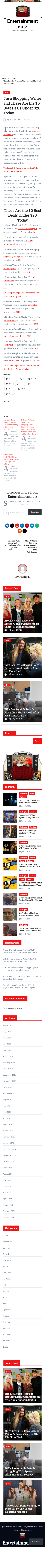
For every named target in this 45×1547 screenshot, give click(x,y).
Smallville (7, 1334)
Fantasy (6, 1266)
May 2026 (7, 1044)
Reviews (6, 1322)
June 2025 (7, 1112)
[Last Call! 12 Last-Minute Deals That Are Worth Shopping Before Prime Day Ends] (12, 433)
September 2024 (10, 1167)
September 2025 (10, 1093)
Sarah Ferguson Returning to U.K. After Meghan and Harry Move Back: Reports (19, 986)
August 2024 (8, 1174)
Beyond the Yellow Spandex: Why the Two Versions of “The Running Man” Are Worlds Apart (30, 818)
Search (9, 733)
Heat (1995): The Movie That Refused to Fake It (29, 801)
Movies (32, 857)
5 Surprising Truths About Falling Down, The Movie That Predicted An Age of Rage (30, 901)
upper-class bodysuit (12, 336)
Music (5, 1297)
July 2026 (7, 1031)
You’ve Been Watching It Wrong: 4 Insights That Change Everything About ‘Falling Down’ (30, 916)
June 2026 (7, 1037)
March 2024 (8, 1205)
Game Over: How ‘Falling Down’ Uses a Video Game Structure (30, 930)
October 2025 (8, 1087)
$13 (36, 348)
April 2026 (7, 1050)
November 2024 (9, 1155)
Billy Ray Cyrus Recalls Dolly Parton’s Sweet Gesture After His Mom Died (21, 668)
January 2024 (8, 1217)
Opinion (23, 797)
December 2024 (9, 1149)
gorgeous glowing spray (13, 256)
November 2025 (9, 1081)
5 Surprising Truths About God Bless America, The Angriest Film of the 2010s (30, 886)
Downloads (7, 1260)
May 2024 (7, 1192)
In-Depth (23, 793)
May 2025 (7, 1118)
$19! (35, 232)
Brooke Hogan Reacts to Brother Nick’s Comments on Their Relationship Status (21, 623)
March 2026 (8, 1056)
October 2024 (8, 1161)
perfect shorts (9, 320)
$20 (20, 260)
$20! (18, 312)
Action (5, 1235)
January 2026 (8, 1068)
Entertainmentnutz (22, 24)
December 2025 (9, 1075)
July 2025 (7, 1106)
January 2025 (8, 1143)
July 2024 (7, 1180)
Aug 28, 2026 (17, 630)
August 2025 (8, 1099)
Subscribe (35, 512)
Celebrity (7, 1248)
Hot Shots (7, 1272)
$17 (5, 287)
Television (7, 1340)
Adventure (7, 1241)
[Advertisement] (22, 53)
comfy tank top (10, 344)
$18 (28, 272)
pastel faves (14, 360)
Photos (6, 1316)
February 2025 (9, 1136)
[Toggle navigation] (5, 17)
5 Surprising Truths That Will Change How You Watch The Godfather (30, 848)
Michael (13, 119)
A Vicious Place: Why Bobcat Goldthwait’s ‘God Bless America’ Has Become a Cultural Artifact (30, 867)
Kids (5, 1285)
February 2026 (9, 1062)
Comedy (6, 1254)
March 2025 (8, 1130)
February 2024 (9, 1211)
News (6, 92)
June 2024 (7, 1186)
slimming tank (9, 268)
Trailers (6, 1347)
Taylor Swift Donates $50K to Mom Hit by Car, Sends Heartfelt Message (22, 977)
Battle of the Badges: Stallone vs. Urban (28, 831)
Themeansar (26, 1530)
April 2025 (7, 1124)
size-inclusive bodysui (27, 228)
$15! (36, 324)
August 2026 (8, 1025)
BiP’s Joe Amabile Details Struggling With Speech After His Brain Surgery (21, 712)
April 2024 (7, 1198)
